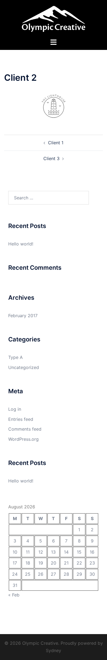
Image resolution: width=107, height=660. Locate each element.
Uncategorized (23, 367)
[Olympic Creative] (53, 18)
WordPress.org (23, 439)
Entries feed (20, 419)
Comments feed (24, 429)
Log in (14, 409)
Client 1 (55, 142)
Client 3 (51, 158)
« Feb (13, 595)
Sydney (53, 650)
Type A (15, 357)
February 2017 (23, 315)
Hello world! (20, 244)
